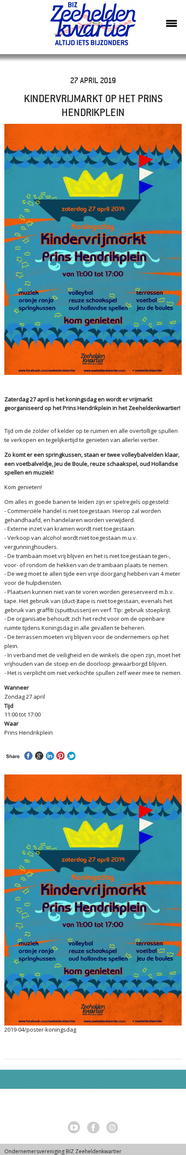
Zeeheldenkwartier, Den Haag (93, 27)
